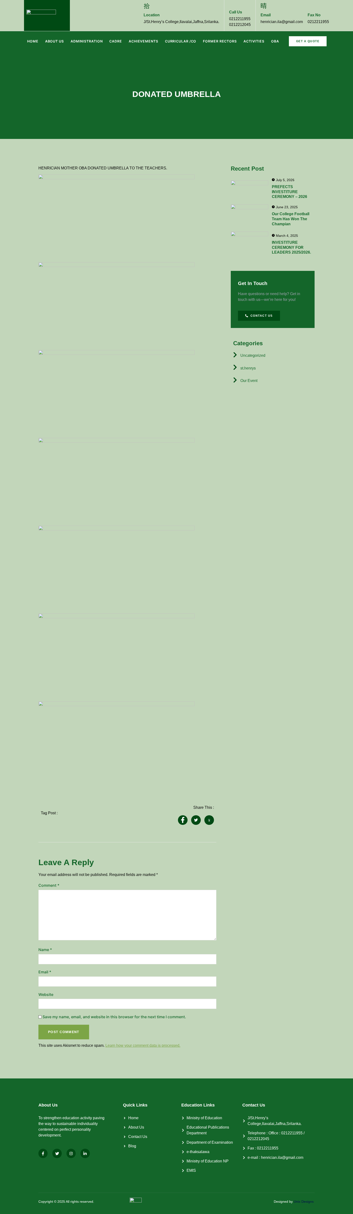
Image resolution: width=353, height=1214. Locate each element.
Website (45, 994)
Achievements (143, 41)
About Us (54, 41)
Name (45, 949)
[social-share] (183, 820)
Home (32, 41)
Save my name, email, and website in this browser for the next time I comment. (114, 1016)
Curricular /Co (180, 41)
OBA (275, 41)
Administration (87, 41)
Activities (253, 41)
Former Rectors (220, 41)
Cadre (115, 41)
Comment (48, 885)
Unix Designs (304, 1201)
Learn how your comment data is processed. (142, 1045)
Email (44, 972)
